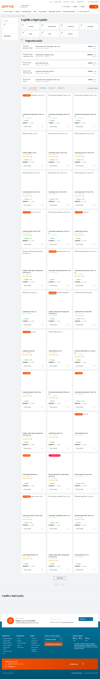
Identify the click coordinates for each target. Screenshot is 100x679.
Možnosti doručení (7, 643)
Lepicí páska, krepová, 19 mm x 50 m (32, 515)
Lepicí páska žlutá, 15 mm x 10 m (31, 231)
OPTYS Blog (66, 1)
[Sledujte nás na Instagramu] (89, 664)
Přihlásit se (83, 619)
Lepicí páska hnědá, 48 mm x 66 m (32, 392)
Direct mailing (34, 647)
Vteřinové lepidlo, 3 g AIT (29, 152)
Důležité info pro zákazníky (53, 644)
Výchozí (24, 88)
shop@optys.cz (11, 666)
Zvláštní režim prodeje (6, 648)
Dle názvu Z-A (52, 88)
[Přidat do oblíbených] (42, 126)
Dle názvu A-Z (61, 88)
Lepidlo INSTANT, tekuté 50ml (83, 311)
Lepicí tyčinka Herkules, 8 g (30, 474)
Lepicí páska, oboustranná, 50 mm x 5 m (85, 392)
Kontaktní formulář (51, 639)
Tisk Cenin (33, 638)
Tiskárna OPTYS (80, 1)
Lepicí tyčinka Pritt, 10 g (81, 433)
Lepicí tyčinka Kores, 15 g (82, 554)
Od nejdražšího (42, 88)
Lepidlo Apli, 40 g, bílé (28, 351)
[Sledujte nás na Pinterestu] (95, 664)
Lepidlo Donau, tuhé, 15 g (29, 311)
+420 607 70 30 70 (25, 5)
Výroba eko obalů (35, 645)
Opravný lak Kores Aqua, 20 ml (83, 474)
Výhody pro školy (57, 1)
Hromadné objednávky (34, 650)
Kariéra (19, 645)
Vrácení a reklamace (7, 645)
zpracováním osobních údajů (67, 622)
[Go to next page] (63, 584)
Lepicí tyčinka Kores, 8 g (55, 351)
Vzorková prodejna (21, 643)
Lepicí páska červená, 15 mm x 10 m (84, 152)
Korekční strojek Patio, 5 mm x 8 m (84, 515)
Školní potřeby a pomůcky (13, 16)
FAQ (4, 653)
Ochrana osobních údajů (8, 673)
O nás (50, 1)
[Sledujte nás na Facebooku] (83, 664)
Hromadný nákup (94, 1)
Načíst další (60, 578)
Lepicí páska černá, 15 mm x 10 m (58, 192)
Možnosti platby (6, 640)
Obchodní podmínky (7, 638)
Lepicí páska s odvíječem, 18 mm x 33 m (59, 515)
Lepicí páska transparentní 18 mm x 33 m (60, 270)
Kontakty (73, 1)
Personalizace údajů (7, 651)
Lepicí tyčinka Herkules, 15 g (30, 554)
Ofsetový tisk (34, 640)
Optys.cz (4, 16)
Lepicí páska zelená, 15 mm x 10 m (58, 152)
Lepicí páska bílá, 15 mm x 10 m (31, 192)
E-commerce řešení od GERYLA (91, 673)
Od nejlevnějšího (33, 88)
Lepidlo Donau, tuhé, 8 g (81, 231)
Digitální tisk (34, 643)
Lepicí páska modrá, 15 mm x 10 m (84, 192)
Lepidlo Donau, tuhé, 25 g (55, 433)
